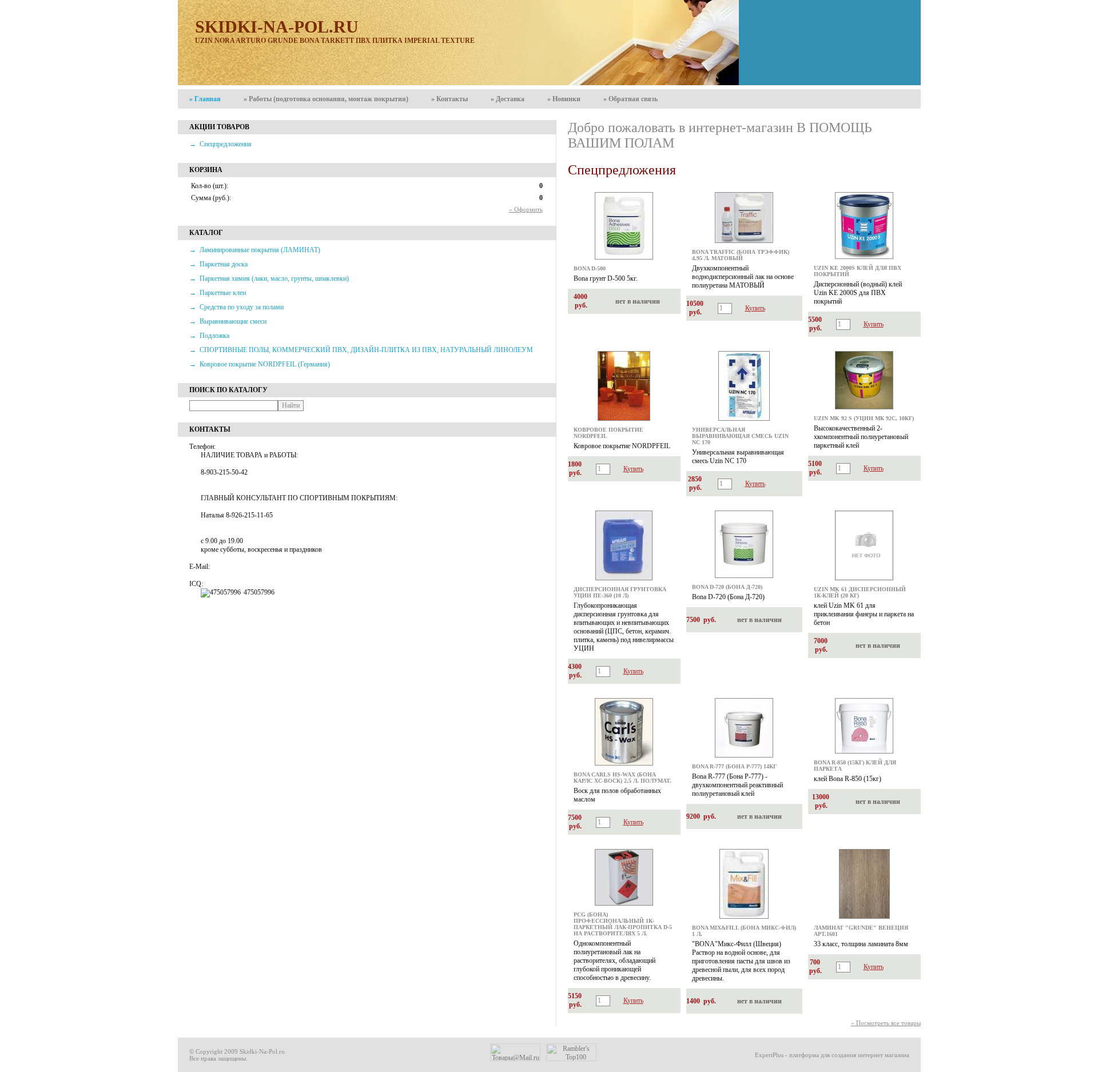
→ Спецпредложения (220, 144)
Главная (205, 99)
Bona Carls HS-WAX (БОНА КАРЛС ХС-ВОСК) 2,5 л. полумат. (622, 777)
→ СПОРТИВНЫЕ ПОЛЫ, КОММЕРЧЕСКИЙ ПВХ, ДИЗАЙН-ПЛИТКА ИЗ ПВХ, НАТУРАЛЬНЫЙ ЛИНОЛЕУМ (361, 350)
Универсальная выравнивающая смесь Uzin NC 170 (740, 436)
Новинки (563, 99)
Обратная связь (630, 99)
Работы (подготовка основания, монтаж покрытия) (326, 99)
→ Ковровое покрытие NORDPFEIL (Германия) (259, 364)
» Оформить (526, 209)
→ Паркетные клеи (217, 293)
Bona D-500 (590, 268)
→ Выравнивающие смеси (227, 321)
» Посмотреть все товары (886, 1022)
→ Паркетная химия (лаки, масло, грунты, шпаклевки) (269, 278)
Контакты (449, 99)
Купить (755, 308)
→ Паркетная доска (218, 264)
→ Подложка (209, 336)
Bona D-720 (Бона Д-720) (727, 587)
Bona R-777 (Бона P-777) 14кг (734, 766)
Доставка (507, 99)
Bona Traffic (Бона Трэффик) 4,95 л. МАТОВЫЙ (740, 255)
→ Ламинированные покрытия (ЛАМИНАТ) (254, 250)
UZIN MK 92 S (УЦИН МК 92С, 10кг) (864, 418)
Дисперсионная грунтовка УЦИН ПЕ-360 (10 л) (620, 592)
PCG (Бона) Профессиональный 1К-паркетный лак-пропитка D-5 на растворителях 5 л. (623, 923)
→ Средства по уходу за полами (236, 307)
